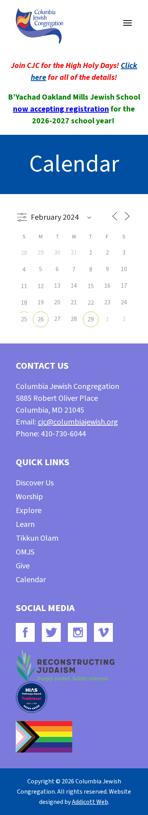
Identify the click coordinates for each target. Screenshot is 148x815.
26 (40, 319)
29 (91, 319)
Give (23, 566)
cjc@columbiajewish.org (78, 422)
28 (24, 253)
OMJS (25, 552)
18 (24, 302)
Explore (28, 510)
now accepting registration (61, 109)
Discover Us (35, 483)
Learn (25, 524)
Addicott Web (90, 802)
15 (91, 286)
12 (40, 286)
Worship (29, 496)
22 (91, 302)
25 (24, 319)
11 (24, 286)
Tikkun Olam (37, 538)
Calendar (31, 579)
